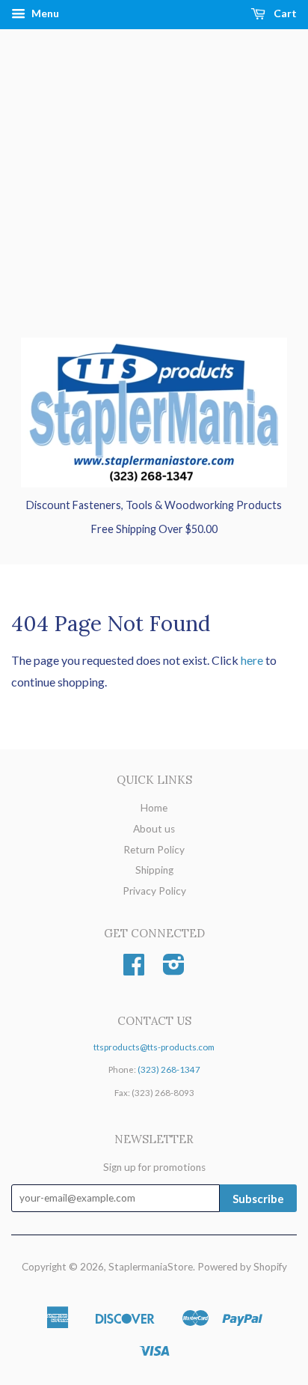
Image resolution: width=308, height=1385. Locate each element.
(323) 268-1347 (169, 1069)
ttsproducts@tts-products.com (154, 1047)
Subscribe (258, 1198)
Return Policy (154, 850)
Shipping (154, 870)
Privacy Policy (154, 891)
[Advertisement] (154, 198)
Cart (284, 13)
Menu (44, 13)
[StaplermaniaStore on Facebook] (134, 969)
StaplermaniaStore (150, 1267)
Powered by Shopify (242, 1267)
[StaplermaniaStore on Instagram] (173, 969)
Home (154, 808)
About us (154, 829)
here (252, 660)
